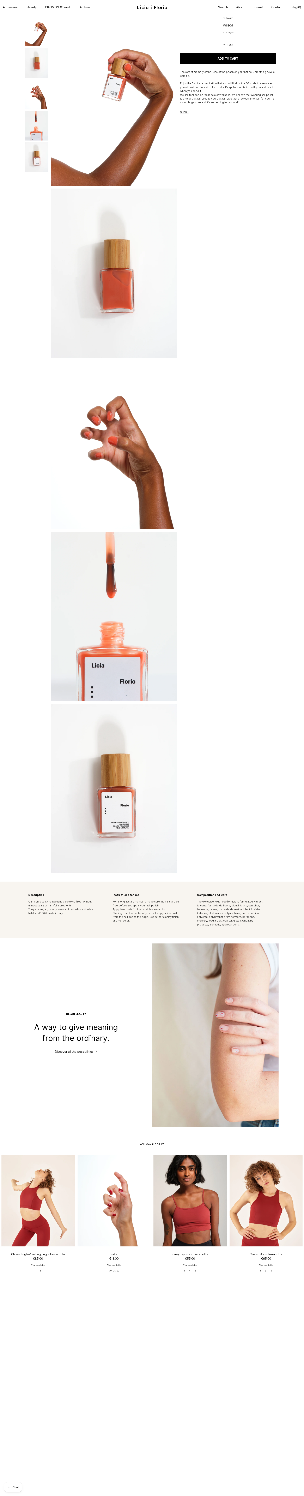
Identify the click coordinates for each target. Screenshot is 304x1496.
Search (223, 7)
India (114, 1254)
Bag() (296, 7)
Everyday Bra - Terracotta (190, 1254)
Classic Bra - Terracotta (266, 1254)
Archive (85, 7)
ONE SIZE (114, 1270)
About (240, 7)
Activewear (11, 7)
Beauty (32, 7)
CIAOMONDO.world (58, 7)
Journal (258, 7)
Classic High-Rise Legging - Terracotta (38, 1254)
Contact (277, 7)
